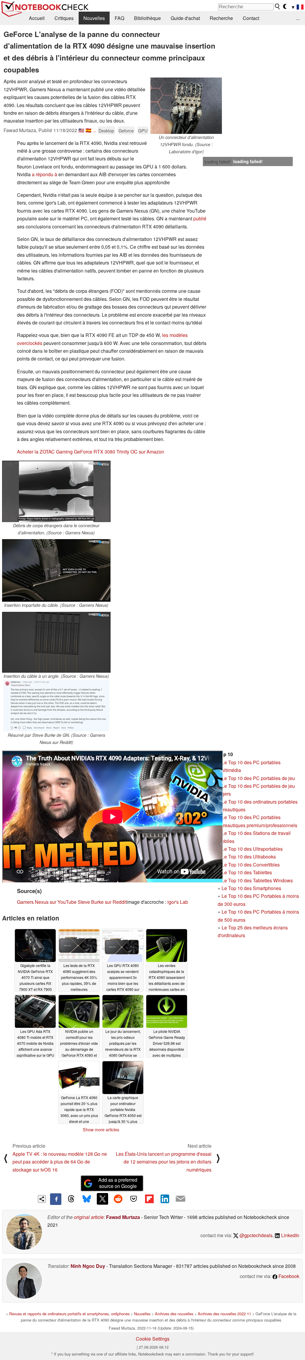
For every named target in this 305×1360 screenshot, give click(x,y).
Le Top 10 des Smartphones (251, 888)
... (298, 18)
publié (199, 218)
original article (89, 1217)
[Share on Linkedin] (164, 1198)
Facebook (288, 1276)
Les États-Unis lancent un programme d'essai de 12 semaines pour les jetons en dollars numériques (163, 1161)
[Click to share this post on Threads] (71, 1199)
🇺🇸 (81, 130)
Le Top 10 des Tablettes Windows (257, 880)
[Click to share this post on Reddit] (118, 1198)
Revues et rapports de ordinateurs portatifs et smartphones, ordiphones (69, 1313)
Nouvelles (94, 18)
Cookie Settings (152, 1338)
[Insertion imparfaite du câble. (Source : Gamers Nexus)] (56, 570)
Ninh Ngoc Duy (88, 1265)
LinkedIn (289, 1235)
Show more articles (101, 1129)
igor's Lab (177, 901)
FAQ (119, 18)
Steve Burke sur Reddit (102, 901)
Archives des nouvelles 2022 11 (224, 1313)
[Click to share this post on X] (102, 1198)
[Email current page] (180, 1199)
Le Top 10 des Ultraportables (252, 848)
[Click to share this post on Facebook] (55, 1199)
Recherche (221, 18)
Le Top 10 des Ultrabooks (249, 856)
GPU (142, 130)
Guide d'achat (185, 18)
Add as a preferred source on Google (117, 1182)
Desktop (106, 130)
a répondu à (44, 174)
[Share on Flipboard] (149, 1198)
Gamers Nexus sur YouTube (47, 901)
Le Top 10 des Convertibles (251, 864)
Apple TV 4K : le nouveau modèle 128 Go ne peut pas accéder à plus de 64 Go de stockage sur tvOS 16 (60, 1161)
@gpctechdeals (255, 1235)
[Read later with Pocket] (133, 1198)
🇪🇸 (88, 130)
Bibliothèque (147, 18)
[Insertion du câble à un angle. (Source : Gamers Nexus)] (56, 642)
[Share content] (42, 1199)
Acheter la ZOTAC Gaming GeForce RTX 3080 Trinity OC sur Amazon (90, 451)
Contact (251, 18)
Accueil (37, 18)
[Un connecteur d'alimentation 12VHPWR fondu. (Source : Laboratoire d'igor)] (186, 106)
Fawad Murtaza (123, 1217)
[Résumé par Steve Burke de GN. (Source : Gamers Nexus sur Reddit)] (56, 706)
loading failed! (217, 162)
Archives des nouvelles (174, 1313)
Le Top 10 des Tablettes (247, 872)
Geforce (126, 130)
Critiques (64, 18)
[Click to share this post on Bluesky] (86, 1199)
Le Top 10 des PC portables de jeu (258, 778)
